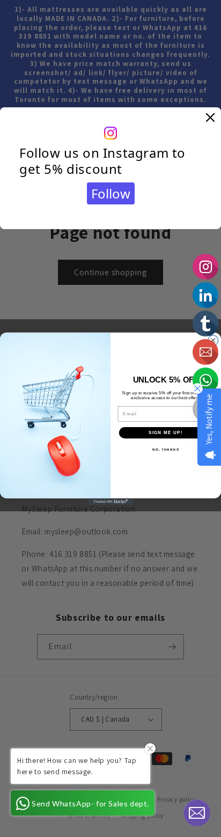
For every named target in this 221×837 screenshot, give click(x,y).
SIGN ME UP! (166, 432)
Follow (110, 193)
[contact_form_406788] (196, 812)
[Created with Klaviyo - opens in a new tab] (111, 501)
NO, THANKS (165, 449)
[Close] (210, 118)
